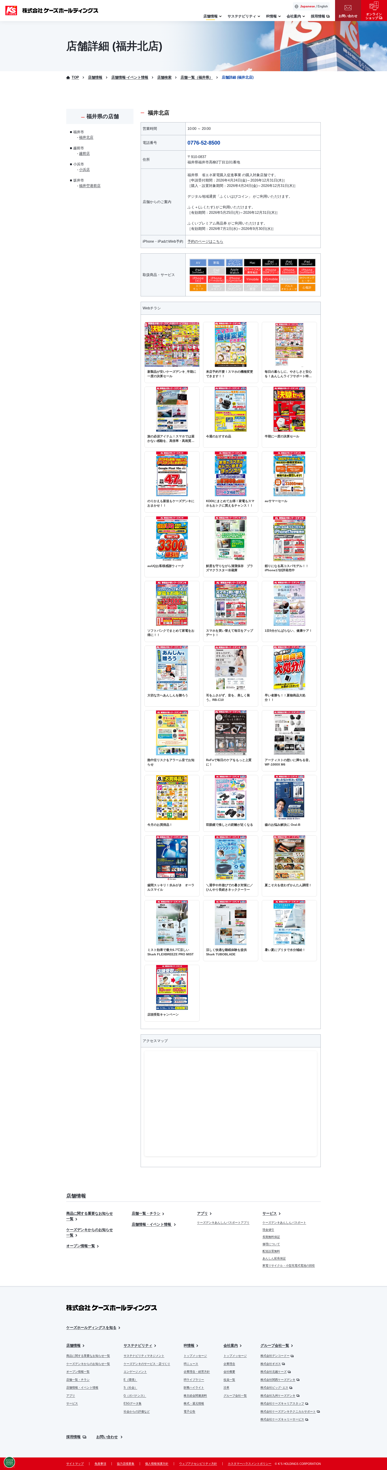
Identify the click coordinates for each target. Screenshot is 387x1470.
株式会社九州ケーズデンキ (277, 1395)
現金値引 (268, 1229)
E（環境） (130, 1379)
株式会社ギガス (270, 1363)
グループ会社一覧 (235, 1395)
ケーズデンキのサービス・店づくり (147, 1363)
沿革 (226, 1387)
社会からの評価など (137, 1411)
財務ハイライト (194, 1387)
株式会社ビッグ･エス (274, 1387)
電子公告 (189, 1411)
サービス (269, 1213)
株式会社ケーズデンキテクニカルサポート (288, 1411)
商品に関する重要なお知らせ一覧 (88, 1355)
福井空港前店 (90, 186)
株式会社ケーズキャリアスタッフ (282, 1403)
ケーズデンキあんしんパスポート (284, 1222)
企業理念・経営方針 (197, 1371)
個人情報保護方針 (156, 1463)
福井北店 (86, 137)
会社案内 (231, 1345)
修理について (271, 1244)
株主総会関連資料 (195, 1395)
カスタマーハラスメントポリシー (249, 1463)
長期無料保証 (271, 1237)
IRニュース (191, 1363)
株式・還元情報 (194, 1403)
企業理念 (229, 1363)
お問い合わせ (107, 1437)
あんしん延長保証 (274, 1258)
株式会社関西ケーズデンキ (277, 1379)
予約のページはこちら (205, 241)
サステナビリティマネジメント (144, 1355)
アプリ (202, 1213)
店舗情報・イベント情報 (152, 1224)
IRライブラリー (194, 1379)
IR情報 (189, 1345)
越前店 (84, 153)
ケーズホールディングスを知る (91, 1327)
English (323, 6)
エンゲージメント (135, 1371)
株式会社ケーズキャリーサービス (282, 1419)
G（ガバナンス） (135, 1395)
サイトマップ (75, 1463)
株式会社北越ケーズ (273, 1371)
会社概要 (229, 1371)
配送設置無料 (271, 1251)
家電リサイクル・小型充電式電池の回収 (288, 1265)
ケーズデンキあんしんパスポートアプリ (223, 1222)
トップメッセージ (195, 1355)
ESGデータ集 (133, 1403)
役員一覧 (229, 1379)
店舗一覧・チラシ (146, 1213)
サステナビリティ (138, 1345)
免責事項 (100, 1463)
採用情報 (73, 1437)
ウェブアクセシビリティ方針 (198, 1463)
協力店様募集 (125, 1463)
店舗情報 (73, 1345)
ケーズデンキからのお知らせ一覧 (88, 1363)
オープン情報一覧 (80, 1246)
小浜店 (84, 169)
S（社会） (130, 1387)
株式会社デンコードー (275, 1355)
